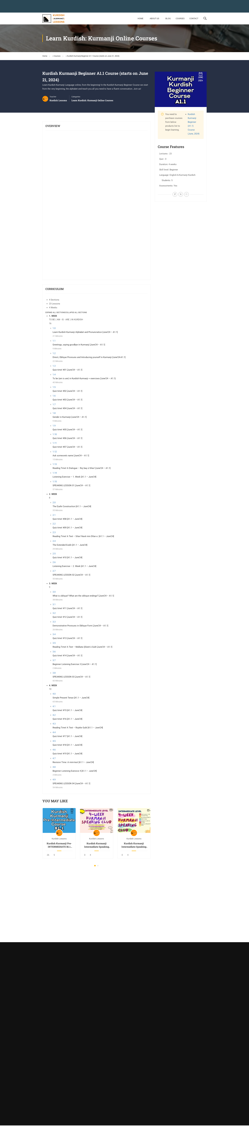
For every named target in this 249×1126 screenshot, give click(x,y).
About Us (154, 18)
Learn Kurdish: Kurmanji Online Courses (92, 100)
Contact (193, 18)
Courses (180, 18)
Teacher (53, 97)
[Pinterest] (186, 194)
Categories (75, 97)
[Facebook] (175, 194)
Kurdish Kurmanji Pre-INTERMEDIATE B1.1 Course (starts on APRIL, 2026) (59, 845)
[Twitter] (180, 194)
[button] (95, 865)
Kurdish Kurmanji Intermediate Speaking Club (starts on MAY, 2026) (96, 845)
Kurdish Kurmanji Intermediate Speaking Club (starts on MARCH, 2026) (134, 845)
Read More (59, 820)
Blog (168, 18)
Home (140, 18)
